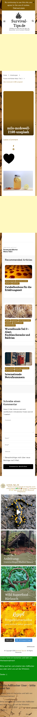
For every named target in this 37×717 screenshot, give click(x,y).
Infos (7, 320)
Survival (16, 283)
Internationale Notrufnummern (15, 376)
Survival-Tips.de (19, 23)
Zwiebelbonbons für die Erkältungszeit (18, 288)
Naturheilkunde (21, 281)
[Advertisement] (18, 52)
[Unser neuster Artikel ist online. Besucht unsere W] (18, 547)
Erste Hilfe (9, 368)
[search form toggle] (33, 21)
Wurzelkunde (18, 323)
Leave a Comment (10, 140)
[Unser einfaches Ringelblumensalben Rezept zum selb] (18, 619)
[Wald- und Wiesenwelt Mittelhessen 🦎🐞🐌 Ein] (18, 512)
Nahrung (14, 320)
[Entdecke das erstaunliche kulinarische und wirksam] (18, 583)
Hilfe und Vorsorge (22, 368)
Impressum (31, 647)
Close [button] (2, 715)
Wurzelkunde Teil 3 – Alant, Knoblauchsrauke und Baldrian (17, 333)
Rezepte (8, 283)
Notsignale (10, 370)
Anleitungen (14, 75)
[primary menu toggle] (4, 21)
